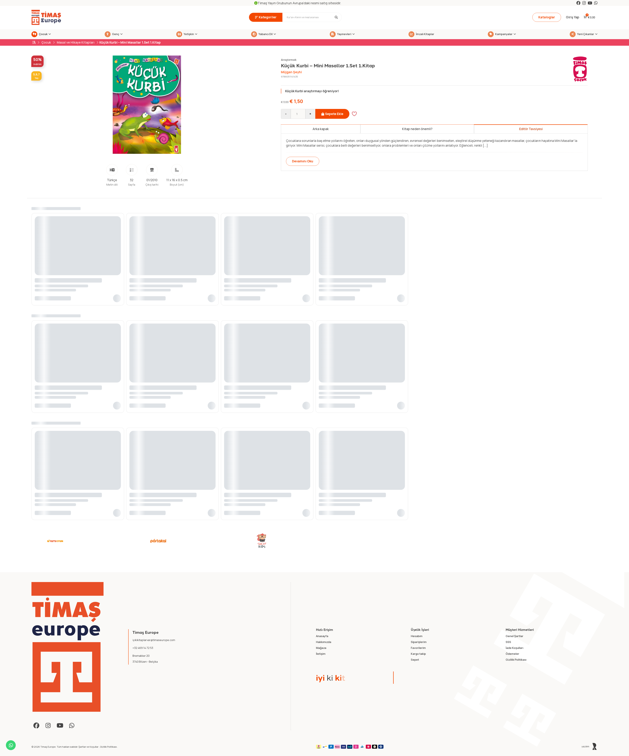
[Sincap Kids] (261, 553)
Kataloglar (546, 17)
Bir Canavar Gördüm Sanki (53, 506)
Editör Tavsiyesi (531, 129)
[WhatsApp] (596, 3)
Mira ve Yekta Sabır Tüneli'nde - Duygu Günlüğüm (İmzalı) (358, 506)
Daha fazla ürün (579, 428)
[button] (117, 523)
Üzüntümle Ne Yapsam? (240, 506)
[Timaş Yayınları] (571, 553)
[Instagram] (584, 3)
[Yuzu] (468, 553)
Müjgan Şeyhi (291, 72)
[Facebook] (578, 3)
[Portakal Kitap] (158, 553)
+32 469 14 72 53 (143, 660)
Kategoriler (267, 17)
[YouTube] (590, 3)
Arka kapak (321, 129)
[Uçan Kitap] (364, 553)
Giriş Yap (572, 17)
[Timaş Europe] (67, 659)
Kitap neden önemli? (417, 129)
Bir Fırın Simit (138, 506)
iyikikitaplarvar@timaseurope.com (154, 652)
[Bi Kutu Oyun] (55, 553)
